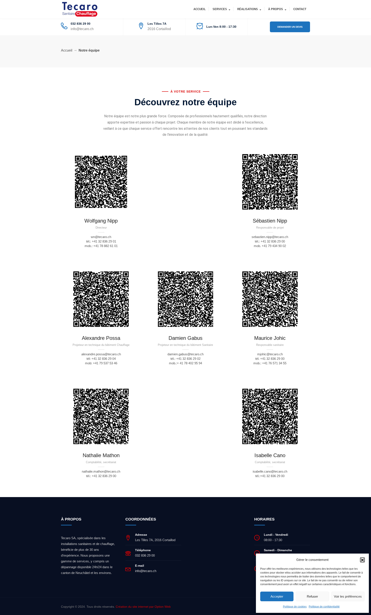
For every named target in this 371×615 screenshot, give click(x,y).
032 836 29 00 (80, 23)
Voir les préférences (348, 596)
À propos (275, 9)
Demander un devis (290, 27)
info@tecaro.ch (82, 29)
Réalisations (247, 9)
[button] (362, 560)
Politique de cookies (295, 606)
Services (220, 9)
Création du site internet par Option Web (143, 606)
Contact (299, 9)
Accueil (199, 9)
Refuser (312, 596)
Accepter (277, 596)
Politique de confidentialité (324, 606)
